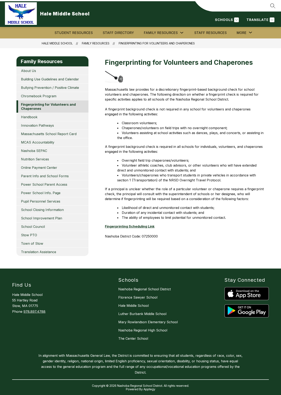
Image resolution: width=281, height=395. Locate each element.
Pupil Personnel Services (40, 201)
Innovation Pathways (37, 125)
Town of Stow (32, 243)
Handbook (29, 117)
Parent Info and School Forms (45, 176)
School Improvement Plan (41, 218)
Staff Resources (210, 33)
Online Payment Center (39, 168)
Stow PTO (29, 235)
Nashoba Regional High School (142, 330)
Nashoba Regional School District (144, 289)
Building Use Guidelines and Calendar (50, 79)
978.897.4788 (34, 311)
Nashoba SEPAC (34, 151)
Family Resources (161, 33)
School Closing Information (42, 210)
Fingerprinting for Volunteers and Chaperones (157, 43)
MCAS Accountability (37, 142)
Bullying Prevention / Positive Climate (50, 88)
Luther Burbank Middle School (142, 314)
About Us (28, 71)
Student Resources (74, 33)
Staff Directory (118, 33)
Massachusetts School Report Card (49, 134)
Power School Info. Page (40, 193)
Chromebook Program (38, 96)
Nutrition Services (35, 159)
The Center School (133, 338)
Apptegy (149, 389)
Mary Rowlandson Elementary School (148, 322)
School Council (33, 227)
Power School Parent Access (44, 184)
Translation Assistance (38, 252)
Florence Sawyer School (137, 297)
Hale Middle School (57, 43)
